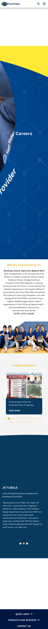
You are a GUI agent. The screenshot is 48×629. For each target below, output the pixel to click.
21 (40, 422)
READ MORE (14, 410)
